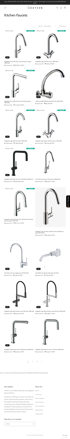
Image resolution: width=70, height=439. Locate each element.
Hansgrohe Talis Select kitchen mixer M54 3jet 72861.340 (19, 311)
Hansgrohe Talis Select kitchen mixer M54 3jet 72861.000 (50, 311)
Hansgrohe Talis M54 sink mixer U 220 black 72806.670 (18, 179)
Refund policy (39, 410)
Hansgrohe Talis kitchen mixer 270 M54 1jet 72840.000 (18, 349)
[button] (5, 8)
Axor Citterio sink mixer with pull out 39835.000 (47, 179)
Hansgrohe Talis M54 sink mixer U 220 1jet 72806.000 (49, 349)
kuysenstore (32, 435)
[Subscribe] (33, 424)
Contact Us (38, 394)
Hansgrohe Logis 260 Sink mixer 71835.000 (15, 141)
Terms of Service (39, 406)
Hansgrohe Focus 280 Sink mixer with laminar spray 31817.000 (17, 102)
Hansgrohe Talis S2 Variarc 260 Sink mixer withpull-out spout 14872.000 (49, 232)
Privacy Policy (39, 414)
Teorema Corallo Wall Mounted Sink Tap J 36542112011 (49, 101)
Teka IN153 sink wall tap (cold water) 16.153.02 (47, 273)
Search (37, 390)
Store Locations (39, 398)
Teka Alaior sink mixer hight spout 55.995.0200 (16, 273)
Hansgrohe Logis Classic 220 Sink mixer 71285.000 (48, 141)
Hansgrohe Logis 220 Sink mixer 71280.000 (46, 61)
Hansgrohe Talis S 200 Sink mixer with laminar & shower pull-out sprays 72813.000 (18, 220)
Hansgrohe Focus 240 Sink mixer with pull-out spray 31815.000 (17, 62)
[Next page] (42, 361)
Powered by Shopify (39, 435)
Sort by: (41, 26)
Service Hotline (39, 402)
